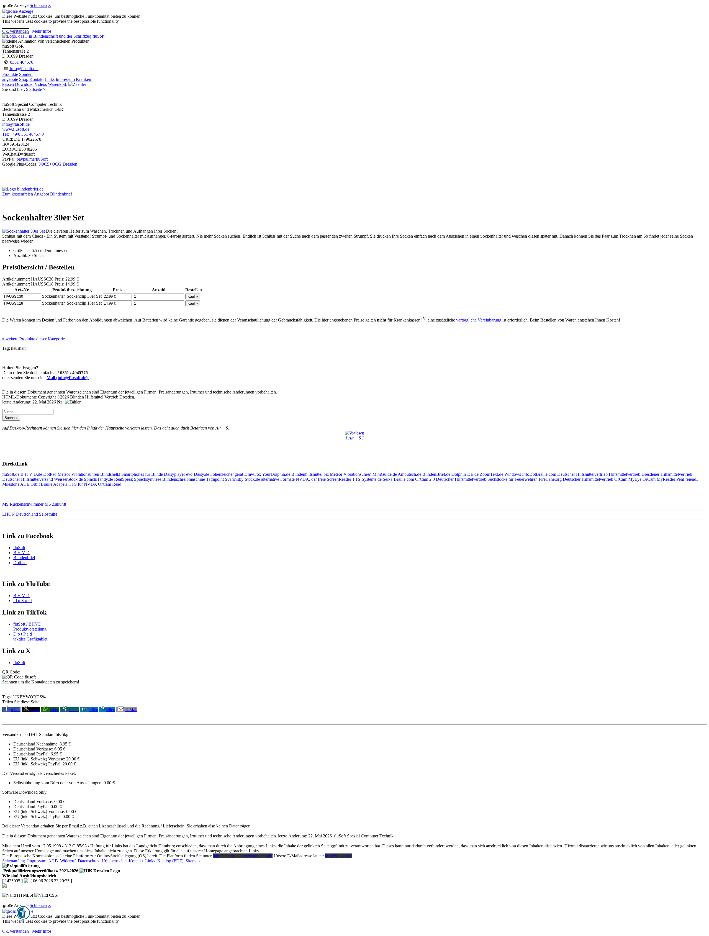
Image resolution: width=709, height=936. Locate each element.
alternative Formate (278, 479)
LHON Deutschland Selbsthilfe (29, 514)
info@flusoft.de (23, 68)
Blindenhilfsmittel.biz (310, 474)
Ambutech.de (409, 474)
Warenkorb (57, 84)
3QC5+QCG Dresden (57, 164)
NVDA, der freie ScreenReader (323, 479)
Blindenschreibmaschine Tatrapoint (193, 479)
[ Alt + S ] (355, 438)
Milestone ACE (15, 484)
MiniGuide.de (385, 474)
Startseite (34, 89)
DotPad (50, 474)
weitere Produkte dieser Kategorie (33, 338)
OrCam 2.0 (425, 479)
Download (24, 84)
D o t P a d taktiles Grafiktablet (30, 636)
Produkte (10, 74)
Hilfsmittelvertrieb (624, 474)
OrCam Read (109, 484)
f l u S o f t (22, 600)
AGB (53, 860)
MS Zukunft (55, 504)
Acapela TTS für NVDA (75, 484)
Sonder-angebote (17, 77)
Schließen (38, 5)
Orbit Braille (41, 484)
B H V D (21, 552)
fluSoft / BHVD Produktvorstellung (30, 626)
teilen (15, 709)
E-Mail (131, 709)
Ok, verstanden (15, 31)
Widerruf (68, 860)
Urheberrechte (114, 860)
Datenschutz (88, 860)
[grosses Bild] (24, 231)
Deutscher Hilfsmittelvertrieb (582, 474)
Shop (23, 79)
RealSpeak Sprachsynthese (137, 479)
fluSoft (19, 547)
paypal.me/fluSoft (32, 159)
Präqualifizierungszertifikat (40, 870)
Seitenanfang (13, 860)
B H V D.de (31, 474)
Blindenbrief (24, 557)
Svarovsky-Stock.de (242, 479)
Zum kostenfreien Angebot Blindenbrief (37, 194)
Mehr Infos (42, 31)
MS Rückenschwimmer (22, 504)
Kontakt (36, 79)
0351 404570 (21, 62)
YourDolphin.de (276, 474)
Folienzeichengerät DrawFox (235, 474)
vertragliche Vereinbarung (479, 320)
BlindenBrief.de (436, 474)
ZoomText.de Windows (500, 474)
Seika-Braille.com (398, 479)
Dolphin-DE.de (465, 474)
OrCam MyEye (627, 479)
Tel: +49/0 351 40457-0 (23, 134)
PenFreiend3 (687, 479)
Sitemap (193, 860)
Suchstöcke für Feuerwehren (512, 479)
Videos (41, 84)
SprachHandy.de (98, 479)
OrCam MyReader (659, 479)
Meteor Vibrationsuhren (78, 474)
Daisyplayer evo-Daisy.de (186, 474)
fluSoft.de (10, 474)
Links (50, 79)
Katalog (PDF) (170, 860)
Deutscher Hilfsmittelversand (27, 479)
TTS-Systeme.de (367, 479)
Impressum (65, 79)
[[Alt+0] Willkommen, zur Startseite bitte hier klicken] (53, 36)
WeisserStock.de (68, 479)
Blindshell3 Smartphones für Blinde (131, 474)
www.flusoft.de (15, 129)
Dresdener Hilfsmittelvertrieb (666, 474)
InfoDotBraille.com (539, 474)
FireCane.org (550, 479)
